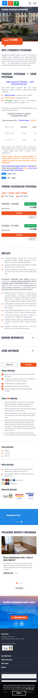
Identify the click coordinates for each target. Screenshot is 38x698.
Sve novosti (19, 588)
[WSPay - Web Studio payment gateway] (7, 496)
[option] (19, 515)
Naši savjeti (5, 663)
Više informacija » (30, 689)
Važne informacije (7, 660)
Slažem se (19, 693)
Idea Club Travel (6, 656)
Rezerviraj (19, 213)
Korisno (4, 667)
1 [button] (16, 521)
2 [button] (19, 521)
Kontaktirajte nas (20, 617)
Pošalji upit (32, 217)
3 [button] (21, 521)
